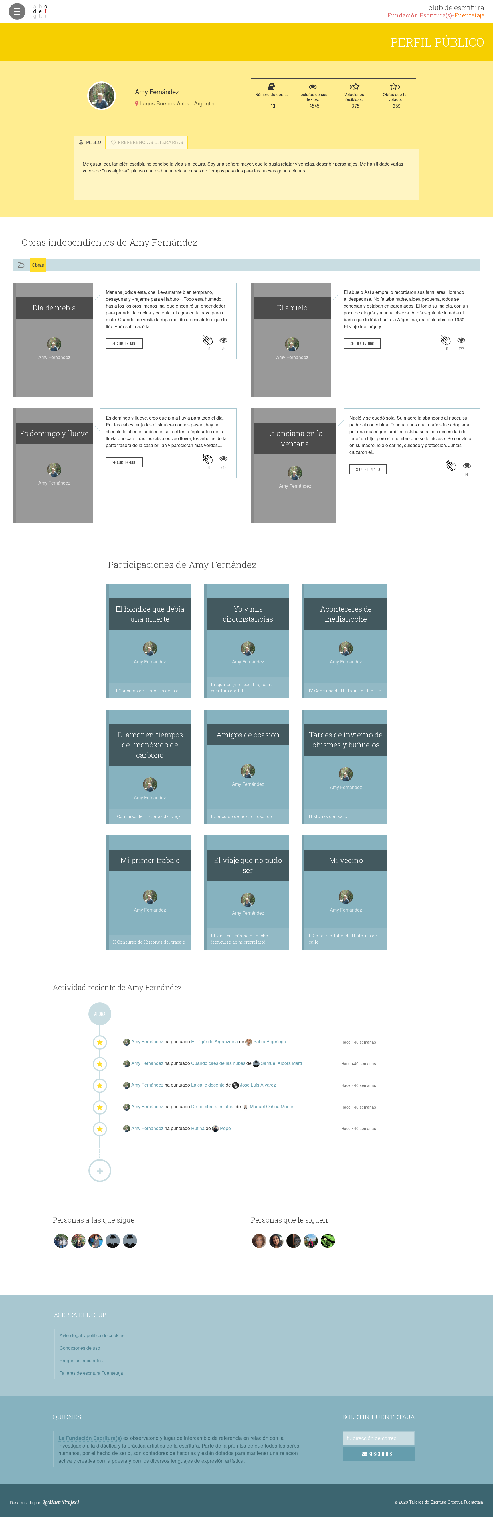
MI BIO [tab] (92, 142)
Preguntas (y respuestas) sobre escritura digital (242, 687)
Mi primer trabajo (150, 860)
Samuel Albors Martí (281, 1063)
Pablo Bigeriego (269, 1041)
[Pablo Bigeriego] (249, 1041)
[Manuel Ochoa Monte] (246, 1106)
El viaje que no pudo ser (248, 865)
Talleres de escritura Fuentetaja (91, 1373)
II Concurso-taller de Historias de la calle (345, 939)
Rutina (198, 1128)
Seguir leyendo (124, 343)
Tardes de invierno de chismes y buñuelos (346, 740)
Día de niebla (54, 307)
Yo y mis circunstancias (248, 614)
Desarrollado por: (44, 1502)
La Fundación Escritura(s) (90, 1437)
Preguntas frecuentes (81, 1360)
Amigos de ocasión (248, 734)
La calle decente (208, 1084)
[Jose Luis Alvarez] (236, 1084)
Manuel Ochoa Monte (271, 1106)
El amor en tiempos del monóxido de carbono (150, 745)
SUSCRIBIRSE (381, 1454)
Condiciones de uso (80, 1348)
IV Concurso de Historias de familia (345, 690)
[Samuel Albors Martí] (257, 1063)
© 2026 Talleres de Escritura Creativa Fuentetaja (439, 1502)
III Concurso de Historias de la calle (149, 690)
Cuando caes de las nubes (218, 1063)
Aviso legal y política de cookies (92, 1335)
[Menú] (17, 11)
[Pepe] (216, 1128)
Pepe (225, 1128)
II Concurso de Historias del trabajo (149, 942)
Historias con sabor (329, 816)
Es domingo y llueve (54, 433)
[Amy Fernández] (101, 95)
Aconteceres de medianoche (346, 614)
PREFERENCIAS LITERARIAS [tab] (149, 142)
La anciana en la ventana (295, 438)
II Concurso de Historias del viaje (147, 816)
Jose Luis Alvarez (258, 1084)
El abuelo (292, 307)
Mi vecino (346, 860)
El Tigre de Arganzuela (215, 1041)
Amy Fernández (148, 1041)
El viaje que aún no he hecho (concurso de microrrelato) (239, 939)
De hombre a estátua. (213, 1106)
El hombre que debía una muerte (150, 614)
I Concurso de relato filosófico (241, 816)
